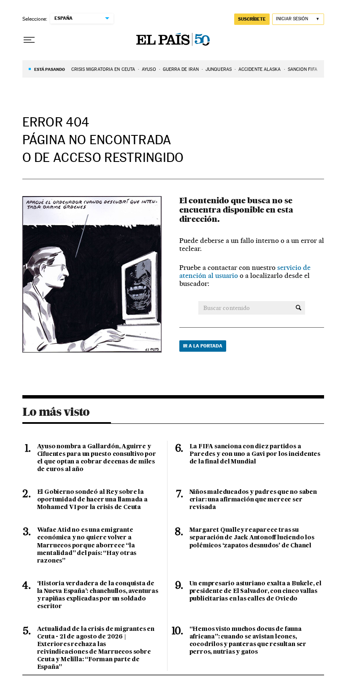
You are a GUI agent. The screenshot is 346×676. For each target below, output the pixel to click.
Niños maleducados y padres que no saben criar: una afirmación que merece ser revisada (253, 499)
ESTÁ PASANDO (49, 69)
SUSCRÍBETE (252, 19)
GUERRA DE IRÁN (181, 69)
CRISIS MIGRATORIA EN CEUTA (103, 69)
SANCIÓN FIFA (302, 69)
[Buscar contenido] (298, 308)
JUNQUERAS (218, 69)
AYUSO (149, 69)
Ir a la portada (202, 346)
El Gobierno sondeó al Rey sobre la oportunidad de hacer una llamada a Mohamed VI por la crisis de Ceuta (92, 499)
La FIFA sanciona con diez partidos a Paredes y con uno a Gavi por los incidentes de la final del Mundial (254, 454)
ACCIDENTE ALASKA (259, 69)
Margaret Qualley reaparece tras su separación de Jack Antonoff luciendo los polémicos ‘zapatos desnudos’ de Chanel (251, 537)
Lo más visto (56, 411)
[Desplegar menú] (29, 40)
